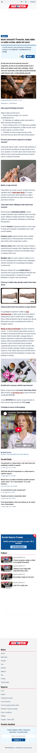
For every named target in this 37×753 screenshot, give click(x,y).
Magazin (4, 36)
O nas (2, 691)
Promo (3, 492)
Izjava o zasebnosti (6, 712)
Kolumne (3, 668)
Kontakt (3, 694)
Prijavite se (17, 740)
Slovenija (3, 661)
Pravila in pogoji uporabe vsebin (10, 705)
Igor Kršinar (4, 486)
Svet (2, 664)
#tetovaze (26, 454)
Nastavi (29, 56)
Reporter (4, 100)
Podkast (3, 679)
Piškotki (3, 716)
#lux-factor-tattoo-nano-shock (15, 454)
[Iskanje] (25, 1)
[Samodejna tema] (21, 2)
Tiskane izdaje (5, 682)
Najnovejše (4, 657)
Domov (3, 653)
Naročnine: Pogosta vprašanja (9, 709)
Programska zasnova (7, 698)
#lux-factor (4, 454)
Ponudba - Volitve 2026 (7, 719)
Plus (2, 675)
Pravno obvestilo (5, 701)
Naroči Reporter (20, 547)
